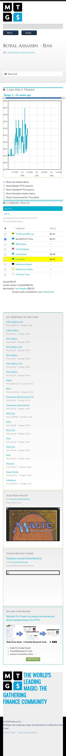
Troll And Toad (23, 274)
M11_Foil (10, 430)
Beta (8, 388)
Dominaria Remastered (21, 52)
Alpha (9, 380)
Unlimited (11, 480)
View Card (12, 74)
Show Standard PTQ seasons (20, 189)
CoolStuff (20, 259)
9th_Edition (11, 372)
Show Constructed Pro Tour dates (22, 197)
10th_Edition (12, 330)
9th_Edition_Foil (14, 363)
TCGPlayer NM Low (25, 234)
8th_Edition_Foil (14, 347)
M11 (8, 438)
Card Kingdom (22, 249)
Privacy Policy (9, 732)
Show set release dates (17, 182)
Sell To (7, 214)
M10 (8, 422)
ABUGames (21, 244)
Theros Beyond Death (19, 562)
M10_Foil (10, 413)
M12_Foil (10, 447)
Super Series (12, 472)
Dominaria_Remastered (17, 405)
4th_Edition (11, 338)
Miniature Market (24, 264)
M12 (8, 455)
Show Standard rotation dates (20, 193)
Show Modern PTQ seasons (19, 185)
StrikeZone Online (24, 269)
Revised (10, 463)
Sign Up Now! (33, 659)
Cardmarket (21, 254)
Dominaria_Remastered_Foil (19, 397)
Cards (28, 32)
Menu (10, 32)
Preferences (48, 292)
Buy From (8, 208)
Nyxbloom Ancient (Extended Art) (24, 558)
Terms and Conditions (28, 732)
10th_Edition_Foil (14, 322)
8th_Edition (11, 355)
